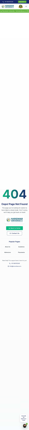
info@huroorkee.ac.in (15, 266)
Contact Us (15, 233)
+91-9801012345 (15, 263)
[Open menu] (26, 6)
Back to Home (15, 228)
